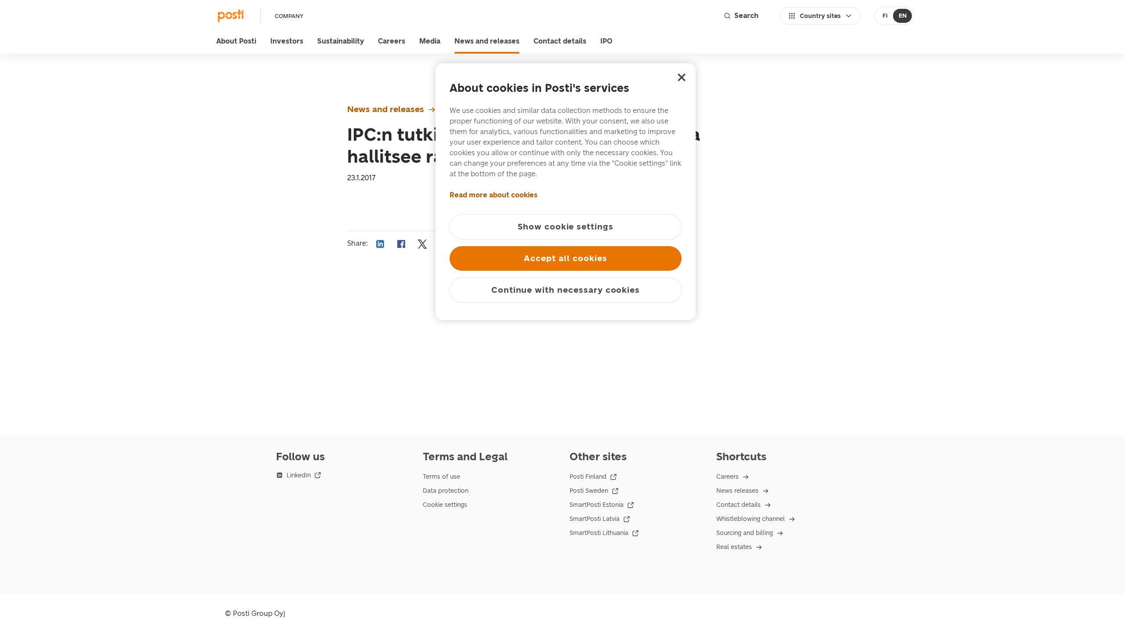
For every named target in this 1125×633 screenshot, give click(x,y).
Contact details (559, 41)
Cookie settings (445, 505)
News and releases (486, 41)
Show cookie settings (565, 227)
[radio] (885, 16)
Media (429, 41)
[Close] (681, 77)
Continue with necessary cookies (565, 290)
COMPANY (289, 16)
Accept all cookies (565, 258)
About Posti (236, 41)
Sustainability (340, 41)
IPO (606, 41)
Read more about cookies (493, 195)
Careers (391, 41)
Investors (286, 41)
